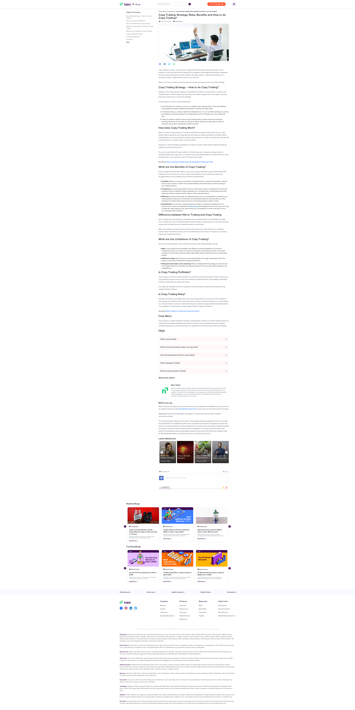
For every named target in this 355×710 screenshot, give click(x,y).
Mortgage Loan (167, 660)
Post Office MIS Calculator (155, 634)
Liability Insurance (173, 669)
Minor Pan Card (221, 701)
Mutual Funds (205, 592)
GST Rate (152, 682)
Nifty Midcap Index (162, 654)
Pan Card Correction (162, 701)
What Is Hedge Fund (140, 654)
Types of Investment (201, 688)
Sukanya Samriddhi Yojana (162, 686)
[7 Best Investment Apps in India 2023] (220, 452)
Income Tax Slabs (170, 680)
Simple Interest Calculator (128, 639)
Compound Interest (125, 675)
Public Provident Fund (207, 680)
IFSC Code (137, 673)
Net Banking (152, 673)
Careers (162, 609)
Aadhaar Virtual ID (125, 697)
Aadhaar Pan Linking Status (194, 695)
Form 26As (218, 680)
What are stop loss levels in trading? (173, 371)
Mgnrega (130, 686)
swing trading (193, 206)
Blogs (137, 4)
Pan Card (140, 701)
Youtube (201, 616)
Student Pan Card (220, 703)
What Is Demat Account (144, 652)
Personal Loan (125, 592)
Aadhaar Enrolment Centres (212, 697)
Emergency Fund (140, 647)
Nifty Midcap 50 (173, 654)
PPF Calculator (152, 637)
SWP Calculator (227, 634)
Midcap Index (151, 654)
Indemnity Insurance (161, 669)
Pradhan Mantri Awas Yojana (162, 658)
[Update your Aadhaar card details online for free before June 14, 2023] (167, 452)
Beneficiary (191, 673)
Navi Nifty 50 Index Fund (187, 409)
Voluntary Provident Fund (215, 688)
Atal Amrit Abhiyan (218, 667)
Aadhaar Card (135, 695)
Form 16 (178, 680)
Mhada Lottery (223, 658)
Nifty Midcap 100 (184, 654)
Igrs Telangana (148, 658)
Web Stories (202, 609)
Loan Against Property (143, 660)
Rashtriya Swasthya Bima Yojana (184, 688)
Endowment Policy (207, 665)
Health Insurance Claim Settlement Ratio (141, 669)
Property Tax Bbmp (193, 658)
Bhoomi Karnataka (212, 658)
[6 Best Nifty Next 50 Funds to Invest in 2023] (203, 452)
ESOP (126, 688)
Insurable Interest (219, 665)
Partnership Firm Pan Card (207, 703)
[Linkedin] (130, 608)
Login (226, 472)
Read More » (133, 541)
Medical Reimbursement (173, 667)
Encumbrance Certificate (179, 658)
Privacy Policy (222, 605)
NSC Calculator (183, 639)
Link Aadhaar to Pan (181, 703)
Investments (171, 11)
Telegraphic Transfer (168, 673)
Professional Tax (227, 680)
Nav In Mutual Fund (201, 652)
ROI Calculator (226, 639)
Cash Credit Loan (129, 647)
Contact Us (163, 612)
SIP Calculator (186, 634)
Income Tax (131, 680)
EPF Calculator (206, 634)
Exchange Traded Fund (126, 654)
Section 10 (129, 682)
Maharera (203, 658)
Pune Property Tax (178, 660)
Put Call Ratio (170, 652)
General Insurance (174, 665)
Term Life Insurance (162, 665)
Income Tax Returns (158, 680)
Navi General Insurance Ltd (226, 616)
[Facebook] (121, 608)
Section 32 (144, 682)
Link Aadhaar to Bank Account (194, 697)
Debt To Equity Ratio (138, 675)
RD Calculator (171, 637)
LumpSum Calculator (182, 637)
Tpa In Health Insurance (188, 667)
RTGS (211, 673)
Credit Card (144, 673)
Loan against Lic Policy (186, 645)
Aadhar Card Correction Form (225, 695)
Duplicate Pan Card (174, 701)
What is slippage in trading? (170, 363)
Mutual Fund (183, 619)
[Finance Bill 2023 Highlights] (185, 452)
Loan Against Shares (152, 647)
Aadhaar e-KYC (179, 697)
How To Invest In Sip (189, 652)
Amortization (132, 660)
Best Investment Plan (167, 688)
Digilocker (143, 695)
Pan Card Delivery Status (130, 703)
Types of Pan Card (193, 703)
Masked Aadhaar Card (138, 697)
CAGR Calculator (194, 639)
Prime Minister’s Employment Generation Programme (187, 686)
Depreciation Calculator (156, 641)
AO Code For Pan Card (209, 701)
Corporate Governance (167, 616)
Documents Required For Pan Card (190, 701)
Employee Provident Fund (145, 686)
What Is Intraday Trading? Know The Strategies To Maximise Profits (189, 162)
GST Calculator (195, 637)
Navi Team (175, 385)
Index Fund (178, 652)
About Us (163, 605)
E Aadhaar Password (209, 695)
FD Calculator (161, 637)
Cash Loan (183, 605)
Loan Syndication (210, 645)
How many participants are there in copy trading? (177, 355)
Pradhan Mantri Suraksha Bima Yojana (143, 665)
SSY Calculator (196, 634)
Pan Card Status (132, 701)
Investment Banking (202, 673)
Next (226, 452)
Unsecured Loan (135, 645)
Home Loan (151, 592)
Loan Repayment (199, 645)
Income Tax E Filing (145, 680)
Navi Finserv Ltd (223, 612)
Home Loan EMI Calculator (173, 634)
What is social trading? (168, 339)
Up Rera (197, 660)
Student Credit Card (181, 673)
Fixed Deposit (224, 686)
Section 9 (185, 680)
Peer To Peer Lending (222, 645)
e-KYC (159, 673)
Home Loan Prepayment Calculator (137, 641)
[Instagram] (126, 608)
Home (160, 11)
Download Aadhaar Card (154, 695)
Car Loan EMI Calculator (207, 637)
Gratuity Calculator (162, 639)
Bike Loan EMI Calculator (224, 637)
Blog (164, 11)
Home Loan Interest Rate (135, 658)
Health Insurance (177, 592)
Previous (161, 452)
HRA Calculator (173, 639)
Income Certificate (194, 680)
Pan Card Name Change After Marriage (150, 703)
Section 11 (123, 682)
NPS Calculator (216, 634)
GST (137, 680)
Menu (234, 4)
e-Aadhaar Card (227, 697)
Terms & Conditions (224, 609)
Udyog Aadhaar (150, 697)
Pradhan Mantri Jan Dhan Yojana (150, 688)
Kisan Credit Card (150, 675)
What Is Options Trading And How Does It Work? (183, 311)
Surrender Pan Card (169, 703)
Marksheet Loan (171, 647)
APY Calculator (205, 639)
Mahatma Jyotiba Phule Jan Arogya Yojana (152, 667)
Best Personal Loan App (155, 645)
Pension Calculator (140, 637)
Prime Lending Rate (198, 647)
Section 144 (137, 682)
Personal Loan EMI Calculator (137, 634)
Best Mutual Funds (214, 652)
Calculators (231, 592)
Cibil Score (129, 673)
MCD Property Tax (156, 660)
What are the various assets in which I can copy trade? (179, 347)
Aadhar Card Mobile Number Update (174, 695)
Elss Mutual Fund (226, 652)
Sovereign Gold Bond (158, 652)
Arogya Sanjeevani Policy (204, 667)
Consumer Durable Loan (170, 645)
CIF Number (230, 673)
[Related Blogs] (143, 515)
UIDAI (128, 695)
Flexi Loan (144, 645)
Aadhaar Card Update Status (165, 697)
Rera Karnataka (189, 660)
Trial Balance (217, 673)
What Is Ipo (132, 652)
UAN (135, 686)
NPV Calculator (215, 639)
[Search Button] (190, 4)
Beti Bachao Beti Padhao (211, 686)
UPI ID (224, 673)
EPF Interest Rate (134, 688)
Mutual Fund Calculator (127, 637)
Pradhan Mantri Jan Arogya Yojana (191, 665)
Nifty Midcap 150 (195, 654)
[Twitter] (135, 608)
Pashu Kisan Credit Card (184, 647)
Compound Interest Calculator (146, 639)
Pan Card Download (149, 701)
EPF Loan (162, 647)
